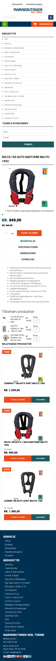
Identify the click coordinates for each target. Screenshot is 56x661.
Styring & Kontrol (10, 109)
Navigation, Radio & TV (15, 586)
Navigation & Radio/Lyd (13, 83)
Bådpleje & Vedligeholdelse (14, 48)
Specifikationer (28, 247)
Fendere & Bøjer (10, 61)
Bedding (9, 544)
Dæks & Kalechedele (11, 52)
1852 (6, 39)
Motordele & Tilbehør (11, 78)
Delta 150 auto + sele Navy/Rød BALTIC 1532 (26, 443)
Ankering (7, 43)
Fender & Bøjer (12, 575)
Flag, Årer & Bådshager (13, 65)
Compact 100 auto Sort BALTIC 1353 (24, 383)
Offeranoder (8, 87)
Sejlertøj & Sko (9, 100)
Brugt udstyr (10, 630)
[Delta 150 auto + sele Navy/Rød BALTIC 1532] (28, 426)
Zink (7, 619)
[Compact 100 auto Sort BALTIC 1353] (28, 367)
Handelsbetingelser (34, 4)
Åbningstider (17, 4)
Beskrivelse (27, 241)
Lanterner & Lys (10, 74)
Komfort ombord (10, 70)
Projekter (9, 555)
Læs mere (40, 399)
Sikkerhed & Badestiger (13, 105)
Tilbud (7, 541)
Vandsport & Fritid (11, 118)
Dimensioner (28, 253)
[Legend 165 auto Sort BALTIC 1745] (28, 485)
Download (28, 259)
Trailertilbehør (9, 113)
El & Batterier (9, 56)
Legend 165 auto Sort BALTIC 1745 (23, 501)
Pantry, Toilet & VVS (11, 91)
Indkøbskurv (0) (45, 24)
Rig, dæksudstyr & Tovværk (14, 96)
